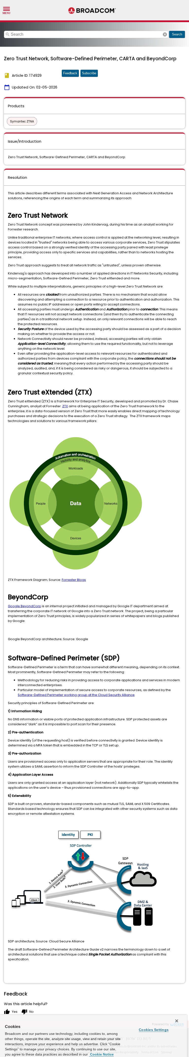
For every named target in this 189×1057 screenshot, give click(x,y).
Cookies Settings (154, 1030)
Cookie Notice (101, 1054)
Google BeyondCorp (24, 606)
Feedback (70, 73)
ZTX (65, 406)
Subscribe (89, 73)
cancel (164, 34)
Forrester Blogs (74, 579)
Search (177, 34)
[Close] (176, 1020)
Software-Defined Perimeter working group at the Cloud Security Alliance (76, 695)
